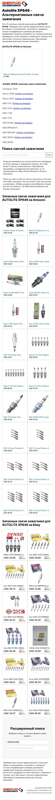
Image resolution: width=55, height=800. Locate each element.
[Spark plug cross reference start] (13, 790)
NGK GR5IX (8, 142)
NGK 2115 (7, 103)
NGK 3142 (7, 108)
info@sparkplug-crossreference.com (39, 790)
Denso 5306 (9, 93)
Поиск (49, 155)
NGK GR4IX (8, 137)
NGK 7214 (7, 118)
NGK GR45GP (9, 132)
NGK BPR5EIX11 (10, 127)
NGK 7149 (7, 113)
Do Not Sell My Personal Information (39, 793)
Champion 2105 (10, 89)
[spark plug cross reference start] (27, 4)
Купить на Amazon (24, 93)
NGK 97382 (8, 123)
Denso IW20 (9, 98)
